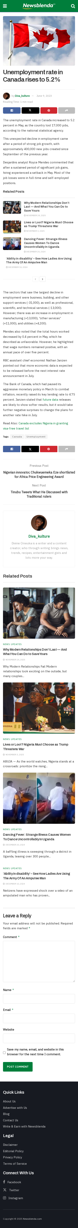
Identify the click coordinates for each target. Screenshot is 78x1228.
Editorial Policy (13, 1151)
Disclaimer (10, 1145)
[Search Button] (73, 6)
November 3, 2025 (35, 231)
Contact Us (10, 1120)
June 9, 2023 (44, 96)
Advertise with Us (15, 1108)
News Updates (12, 644)
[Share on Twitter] (30, 110)
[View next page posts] (43, 279)
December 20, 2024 (35, 251)
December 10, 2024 (17, 267)
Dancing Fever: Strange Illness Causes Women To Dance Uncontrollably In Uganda (45, 243)
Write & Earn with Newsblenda (24, 1126)
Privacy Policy (12, 1157)
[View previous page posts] (35, 279)
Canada (17, 436)
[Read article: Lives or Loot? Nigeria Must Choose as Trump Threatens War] (12, 227)
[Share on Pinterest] (48, 110)
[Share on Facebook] (12, 110)
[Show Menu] (5, 6)
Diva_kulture (22, 96)
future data (50, 399)
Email (8, 1010)
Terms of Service (15, 1164)
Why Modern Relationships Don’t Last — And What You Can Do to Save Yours (46, 206)
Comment (11, 937)
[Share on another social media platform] (66, 110)
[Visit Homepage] (39, 6)
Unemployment (36, 436)
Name (8, 990)
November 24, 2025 (36, 215)
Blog (6, 1114)
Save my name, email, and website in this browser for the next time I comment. (35, 1051)
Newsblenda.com (32, 1218)
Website (8, 1029)
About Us (9, 1101)
